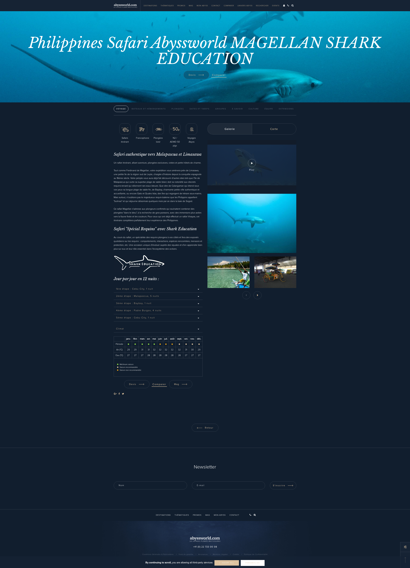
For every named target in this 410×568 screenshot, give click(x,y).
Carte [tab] (274, 129)
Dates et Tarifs (199, 109)
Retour (208, 428)
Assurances (203, 554)
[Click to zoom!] (228, 272)
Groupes (220, 109)
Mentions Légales (220, 554)
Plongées (178, 109)
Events (275, 6)
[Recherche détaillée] (405, 547)
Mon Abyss (202, 6)
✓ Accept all (226, 563)
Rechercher (262, 6)
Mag (191, 6)
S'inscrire (279, 485)
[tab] (158, 288)
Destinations (150, 6)
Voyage (121, 109)
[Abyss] (127, 5)
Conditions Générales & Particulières (158, 554)
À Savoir (237, 109)
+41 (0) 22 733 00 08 (205, 547)
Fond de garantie (186, 554)
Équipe (269, 109)
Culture (254, 109)
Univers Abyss (245, 6)
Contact (215, 6)
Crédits (236, 554)
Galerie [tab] (230, 129)
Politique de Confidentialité (256, 554)
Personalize (253, 563)
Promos (181, 6)
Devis (193, 75)
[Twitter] (123, 394)
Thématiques (167, 6)
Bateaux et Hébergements (149, 109)
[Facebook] (119, 394)
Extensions (286, 109)
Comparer (229, 6)
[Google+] (115, 394)
